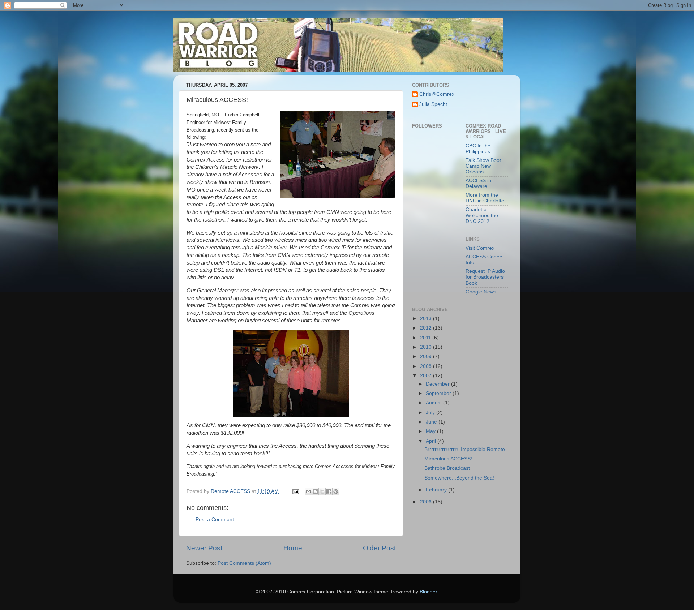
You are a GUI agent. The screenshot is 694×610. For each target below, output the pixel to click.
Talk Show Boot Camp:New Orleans (483, 166)
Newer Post (204, 548)
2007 (426, 375)
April (431, 441)
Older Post (379, 548)
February (437, 490)
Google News (481, 292)
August (434, 402)
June (432, 422)
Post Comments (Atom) (244, 563)
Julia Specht (433, 104)
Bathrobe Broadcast (447, 468)
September (439, 393)
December (438, 384)
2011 (426, 337)
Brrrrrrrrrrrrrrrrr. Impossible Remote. (465, 449)
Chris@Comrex (436, 94)
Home (292, 548)
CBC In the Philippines (478, 148)
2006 (426, 501)
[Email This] (308, 491)
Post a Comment (215, 519)
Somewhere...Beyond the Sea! (459, 478)
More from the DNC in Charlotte (485, 197)
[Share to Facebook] (329, 491)
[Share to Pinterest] (335, 491)
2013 (426, 318)
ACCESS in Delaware (478, 183)
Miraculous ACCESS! (448, 458)
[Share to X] (322, 491)
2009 (426, 356)
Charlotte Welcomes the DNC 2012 (482, 215)
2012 (426, 328)
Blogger (428, 591)
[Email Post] (295, 491)
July (431, 412)
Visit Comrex (480, 248)
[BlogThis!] (315, 491)
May (431, 431)
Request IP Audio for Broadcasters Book (485, 277)
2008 (426, 366)
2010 (426, 347)
